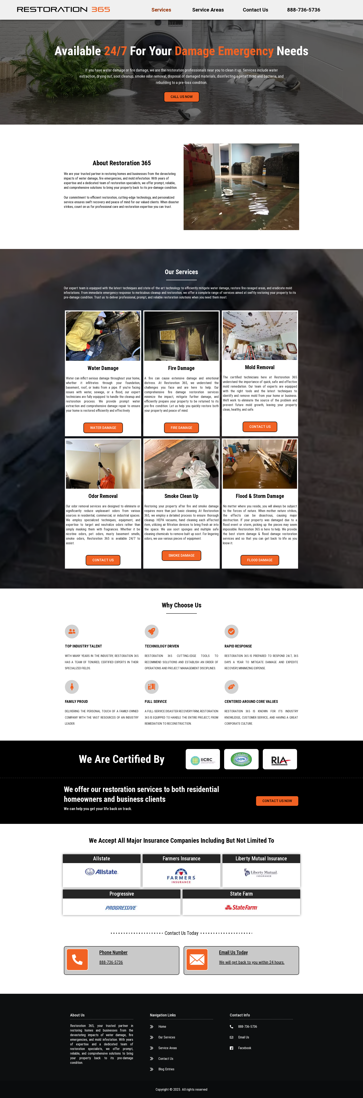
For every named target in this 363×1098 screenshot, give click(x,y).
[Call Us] (77, 959)
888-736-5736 (303, 10)
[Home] (63, 9)
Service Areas (208, 10)
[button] (162, 10)
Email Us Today (233, 952)
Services (161, 10)
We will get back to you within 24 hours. (251, 962)
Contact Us (255, 10)
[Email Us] (197, 959)
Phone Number (113, 952)
